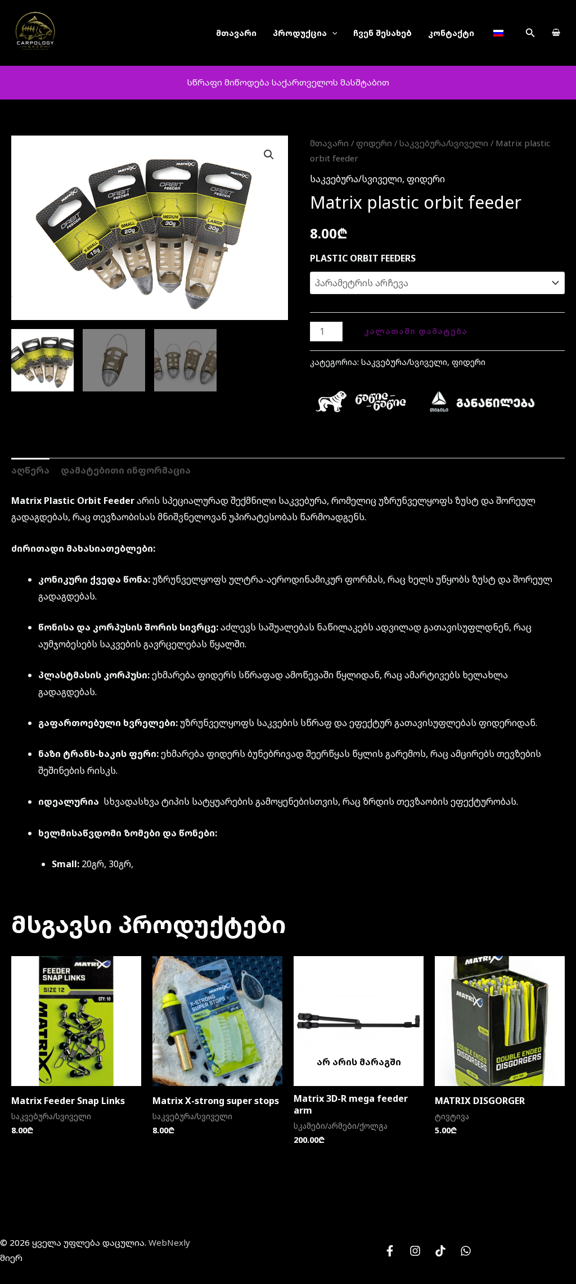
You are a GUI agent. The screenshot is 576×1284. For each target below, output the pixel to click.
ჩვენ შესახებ (382, 33)
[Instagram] (415, 1250)
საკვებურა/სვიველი (443, 142)
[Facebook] (389, 1250)
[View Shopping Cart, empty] (556, 33)
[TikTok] (440, 1250)
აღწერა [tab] (30, 470)
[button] (530, 33)
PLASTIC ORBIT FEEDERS (363, 258)
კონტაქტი (451, 33)
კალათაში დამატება (415, 331)
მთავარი (236, 33)
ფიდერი (374, 142)
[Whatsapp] (465, 1250)
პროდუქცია (300, 33)
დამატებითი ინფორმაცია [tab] (126, 470)
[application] (332, 33)
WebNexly (169, 1242)
